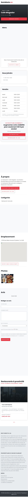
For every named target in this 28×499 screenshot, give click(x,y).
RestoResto (7, 2)
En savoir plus (13, 134)
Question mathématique (7, 329)
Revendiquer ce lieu (8, 191)
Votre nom (4, 304)
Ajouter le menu (14, 64)
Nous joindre (4, 479)
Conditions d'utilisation (6, 482)
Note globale (4, 323)
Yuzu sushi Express (7, 404)
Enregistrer (5, 339)
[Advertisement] (14, 159)
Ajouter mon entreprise (7, 477)
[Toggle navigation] (26, 2)
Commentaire (4, 310)
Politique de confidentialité (7, 481)
